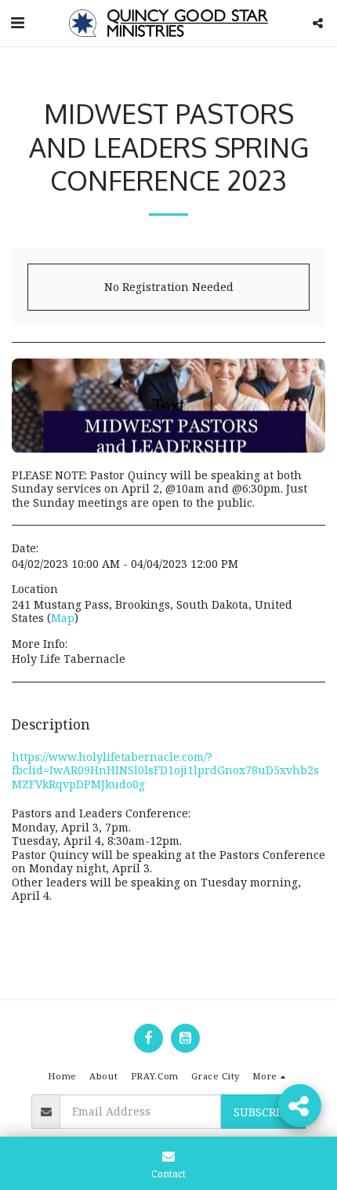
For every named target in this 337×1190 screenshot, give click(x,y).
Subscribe (263, 1111)
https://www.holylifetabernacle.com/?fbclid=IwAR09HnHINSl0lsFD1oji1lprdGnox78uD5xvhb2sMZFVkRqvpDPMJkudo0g (165, 770)
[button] (17, 22)
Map (62, 617)
